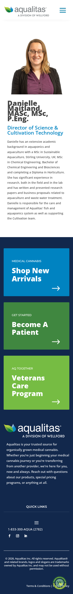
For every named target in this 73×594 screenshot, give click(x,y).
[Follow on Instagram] (17, 536)
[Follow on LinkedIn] (25, 536)
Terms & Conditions (38, 586)
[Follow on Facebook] (9, 536)
